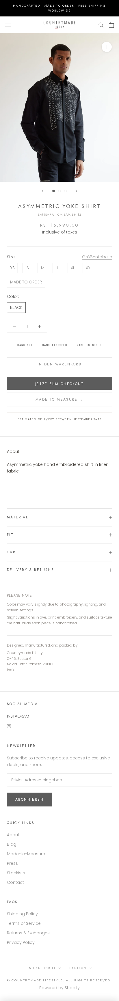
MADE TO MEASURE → (59, 399)
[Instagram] (9, 726)
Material (17, 517)
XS (12, 268)
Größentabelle (97, 257)
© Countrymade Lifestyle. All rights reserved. (59, 980)
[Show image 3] (65, 191)
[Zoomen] (107, 47)
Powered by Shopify (59, 988)
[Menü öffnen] (8, 25)
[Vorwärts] (76, 191)
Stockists (16, 873)
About (13, 835)
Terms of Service (24, 923)
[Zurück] (43, 191)
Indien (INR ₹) (41, 968)
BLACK (16, 307)
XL (73, 268)
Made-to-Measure (26, 854)
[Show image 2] (59, 191)
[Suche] (101, 24)
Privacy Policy (21, 942)
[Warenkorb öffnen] (111, 25)
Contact (15, 882)
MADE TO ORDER (26, 282)
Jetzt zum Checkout (59, 383)
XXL (89, 268)
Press (12, 863)
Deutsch (77, 968)
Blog (11, 844)
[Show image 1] (53, 191)
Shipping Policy (22, 914)
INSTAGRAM (18, 716)
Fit (10, 534)
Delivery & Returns (30, 569)
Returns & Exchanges (28, 933)
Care (12, 552)
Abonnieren (29, 799)
